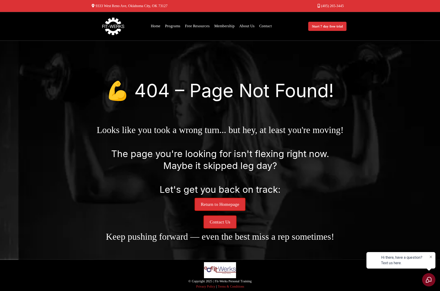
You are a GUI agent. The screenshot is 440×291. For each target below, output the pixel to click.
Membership (224, 26)
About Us (247, 26)
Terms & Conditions (230, 286)
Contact (265, 26)
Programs (172, 26)
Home (155, 26)
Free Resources (197, 26)
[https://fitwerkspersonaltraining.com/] (113, 26)
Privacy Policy (205, 286)
